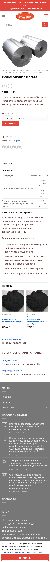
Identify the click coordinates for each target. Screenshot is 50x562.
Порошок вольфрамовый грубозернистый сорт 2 (12, 319)
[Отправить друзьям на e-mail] (9, 147)
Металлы (43, 70)
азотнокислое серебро (13, 534)
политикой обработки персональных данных (22, 552)
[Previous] (2, 311)
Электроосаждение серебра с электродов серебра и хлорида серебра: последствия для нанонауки (28, 463)
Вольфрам (36, 73)
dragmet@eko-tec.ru (12, 370)
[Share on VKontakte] (14, 147)
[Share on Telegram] (19, 147)
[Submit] (45, 24)
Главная (6, 396)
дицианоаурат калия (12, 530)
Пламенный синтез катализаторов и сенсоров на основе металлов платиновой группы (27, 426)
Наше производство (24, 70)
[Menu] (3, 16)
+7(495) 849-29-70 (11, 339)
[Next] (48, 311)
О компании (8, 407)
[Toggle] (47, 402)
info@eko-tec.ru (35, 8)
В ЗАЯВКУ (11, 123)
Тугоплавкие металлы (16, 73)
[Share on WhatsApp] (4, 147)
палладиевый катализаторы (16, 523)
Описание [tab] (7, 164)
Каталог (6, 70)
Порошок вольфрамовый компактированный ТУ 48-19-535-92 (36, 320)
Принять (25, 557)
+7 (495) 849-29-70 (16, 8)
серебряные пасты (12, 537)
